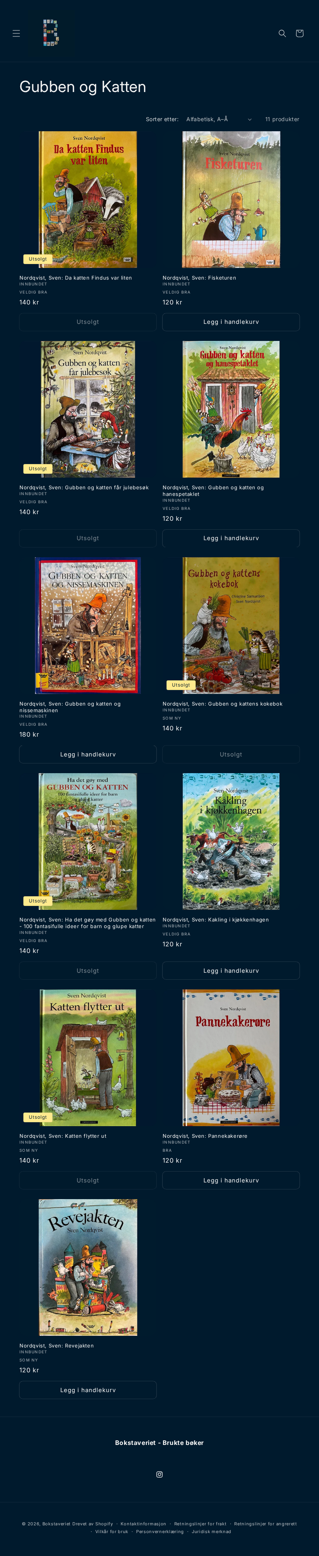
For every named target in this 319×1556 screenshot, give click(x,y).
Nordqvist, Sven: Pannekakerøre (205, 1136)
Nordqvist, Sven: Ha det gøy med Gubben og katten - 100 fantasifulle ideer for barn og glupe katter (87, 922)
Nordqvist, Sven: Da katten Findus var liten (75, 278)
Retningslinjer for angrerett (265, 1523)
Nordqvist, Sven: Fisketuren (199, 278)
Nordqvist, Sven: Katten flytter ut (62, 1136)
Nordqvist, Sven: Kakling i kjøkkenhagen (216, 919)
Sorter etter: (162, 119)
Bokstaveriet (56, 1523)
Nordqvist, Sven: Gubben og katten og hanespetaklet (213, 490)
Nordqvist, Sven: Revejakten (56, 1345)
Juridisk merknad (211, 1531)
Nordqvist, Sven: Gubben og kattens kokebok (222, 704)
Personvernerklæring (160, 1531)
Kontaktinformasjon (144, 1523)
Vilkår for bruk (112, 1531)
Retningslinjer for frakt (200, 1523)
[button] (16, 33)
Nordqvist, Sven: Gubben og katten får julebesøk (84, 487)
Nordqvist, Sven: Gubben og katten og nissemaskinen (70, 707)
